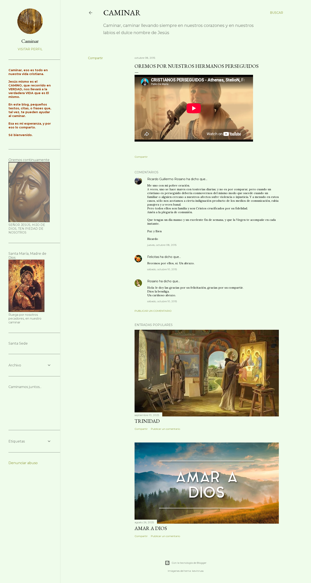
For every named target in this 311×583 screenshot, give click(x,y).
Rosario (152, 281)
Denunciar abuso (23, 463)
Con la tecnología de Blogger (189, 562)
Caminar (122, 13)
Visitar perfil (30, 49)
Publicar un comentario (153, 310)
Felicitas (153, 257)
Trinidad (147, 421)
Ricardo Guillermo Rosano (166, 179)
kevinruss (198, 570)
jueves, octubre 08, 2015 (161, 244)
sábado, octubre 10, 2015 (162, 269)
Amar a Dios (151, 528)
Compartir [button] (95, 58)
